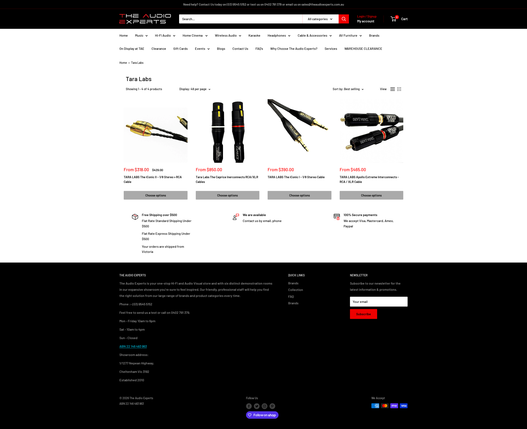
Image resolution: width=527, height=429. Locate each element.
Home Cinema (193, 35)
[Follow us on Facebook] (249, 406)
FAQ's (259, 48)
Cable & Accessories (312, 35)
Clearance (159, 48)
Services (331, 48)
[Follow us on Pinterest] (272, 406)
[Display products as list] (399, 89)
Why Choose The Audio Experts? (293, 48)
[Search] (344, 18)
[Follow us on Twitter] (257, 406)
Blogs (221, 48)
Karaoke (254, 35)
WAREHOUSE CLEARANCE (363, 48)
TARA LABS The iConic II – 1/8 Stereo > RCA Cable (153, 179)
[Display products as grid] (392, 89)
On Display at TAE (131, 48)
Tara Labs (137, 62)
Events (200, 48)
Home (123, 35)
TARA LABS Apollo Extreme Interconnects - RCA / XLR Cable (369, 179)
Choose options (155, 195)
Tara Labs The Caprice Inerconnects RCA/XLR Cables (227, 179)
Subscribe (363, 314)
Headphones (277, 35)
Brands (374, 35)
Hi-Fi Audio (163, 35)
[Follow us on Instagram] (264, 406)
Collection (295, 290)
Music (139, 35)
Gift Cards (180, 48)
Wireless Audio (226, 35)
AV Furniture (348, 35)
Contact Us (240, 48)
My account (365, 21)
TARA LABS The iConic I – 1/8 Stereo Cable (296, 177)
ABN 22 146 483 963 (133, 346)
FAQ (291, 296)
